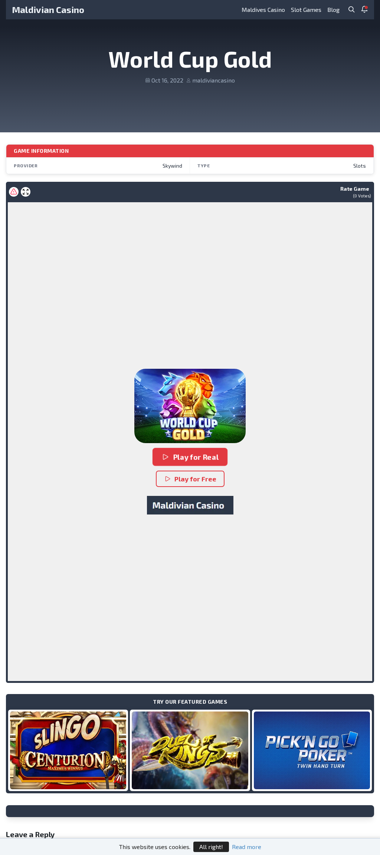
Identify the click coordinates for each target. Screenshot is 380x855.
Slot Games (306, 9)
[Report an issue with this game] (14, 192)
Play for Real (196, 456)
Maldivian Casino (48, 9)
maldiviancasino (213, 80)
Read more (246, 846)
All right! (211, 846)
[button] (190, 406)
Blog (333, 9)
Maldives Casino (263, 9)
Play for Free (195, 479)
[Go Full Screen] (25, 192)
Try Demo (68, 750)
